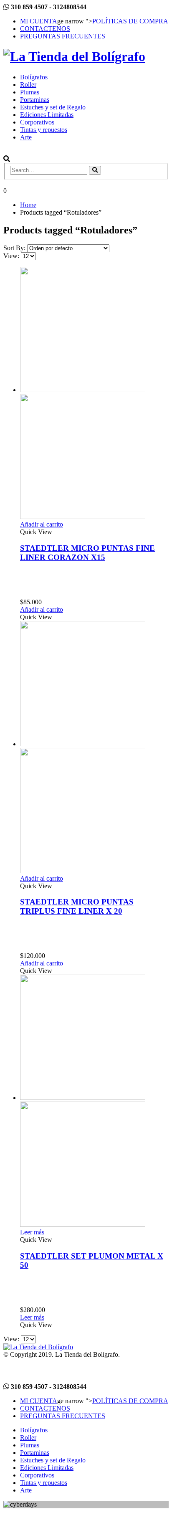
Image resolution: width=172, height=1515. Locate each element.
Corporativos (37, 122)
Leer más (32, 1232)
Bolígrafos (34, 77)
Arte (26, 137)
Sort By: (15, 247)
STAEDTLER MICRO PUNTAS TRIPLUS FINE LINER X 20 (77, 906)
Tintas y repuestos (43, 129)
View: (12, 255)
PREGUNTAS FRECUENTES (62, 36)
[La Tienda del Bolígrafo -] (74, 56)
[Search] (95, 170)
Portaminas (34, 99)
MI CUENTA (38, 21)
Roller (28, 84)
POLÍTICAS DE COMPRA (130, 21)
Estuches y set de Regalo (53, 107)
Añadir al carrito (41, 524)
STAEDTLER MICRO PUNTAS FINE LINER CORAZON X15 (87, 553)
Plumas (29, 92)
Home (28, 204)
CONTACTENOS (45, 28)
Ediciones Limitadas (46, 114)
